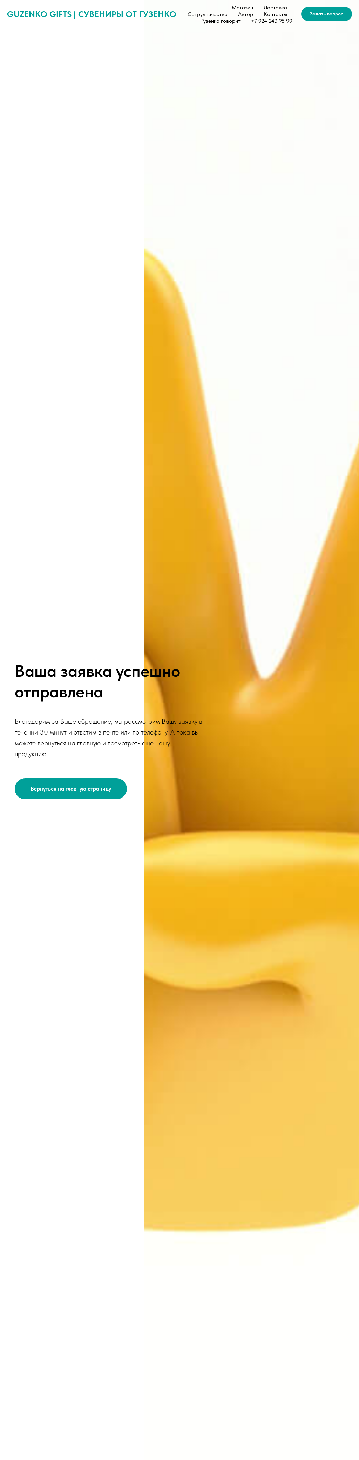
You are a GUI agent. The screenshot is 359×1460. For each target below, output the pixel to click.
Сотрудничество (208, 14)
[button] (326, 14)
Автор (245, 14)
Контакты (275, 14)
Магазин (242, 7)
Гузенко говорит (221, 20)
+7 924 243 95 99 (271, 20)
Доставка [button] (275, 7)
